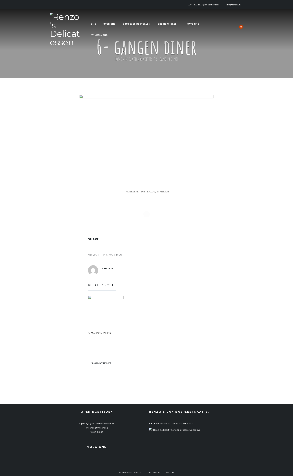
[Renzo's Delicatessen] (65, 29)
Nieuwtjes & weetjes (138, 59)
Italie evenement (134, 191)
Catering (193, 24)
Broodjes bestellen (136, 24)
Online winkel (167, 24)
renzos (150, 191)
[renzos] (93, 271)
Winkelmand (99, 35)
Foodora (170, 472)
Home (92, 24)
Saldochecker (154, 472)
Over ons (109, 24)
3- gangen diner (99, 333)
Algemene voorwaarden (130, 472)
